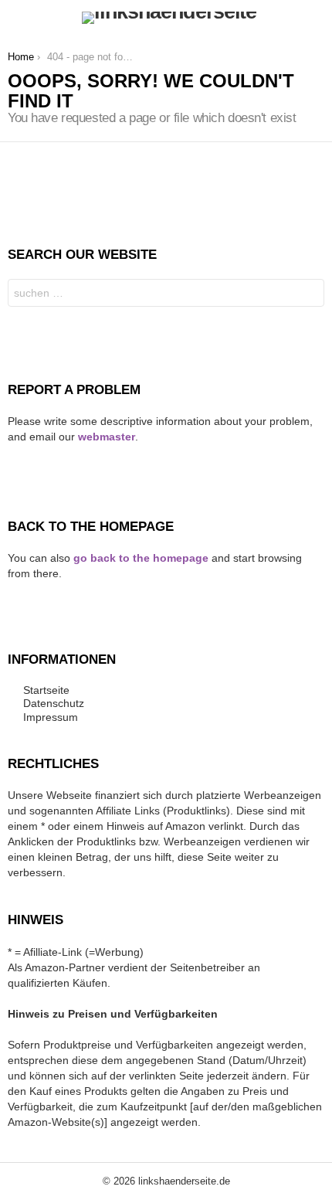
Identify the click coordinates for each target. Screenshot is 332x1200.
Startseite (46, 690)
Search (308, 295)
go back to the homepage (140, 558)
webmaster (106, 436)
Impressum (50, 717)
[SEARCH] (315, 17)
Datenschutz (53, 703)
